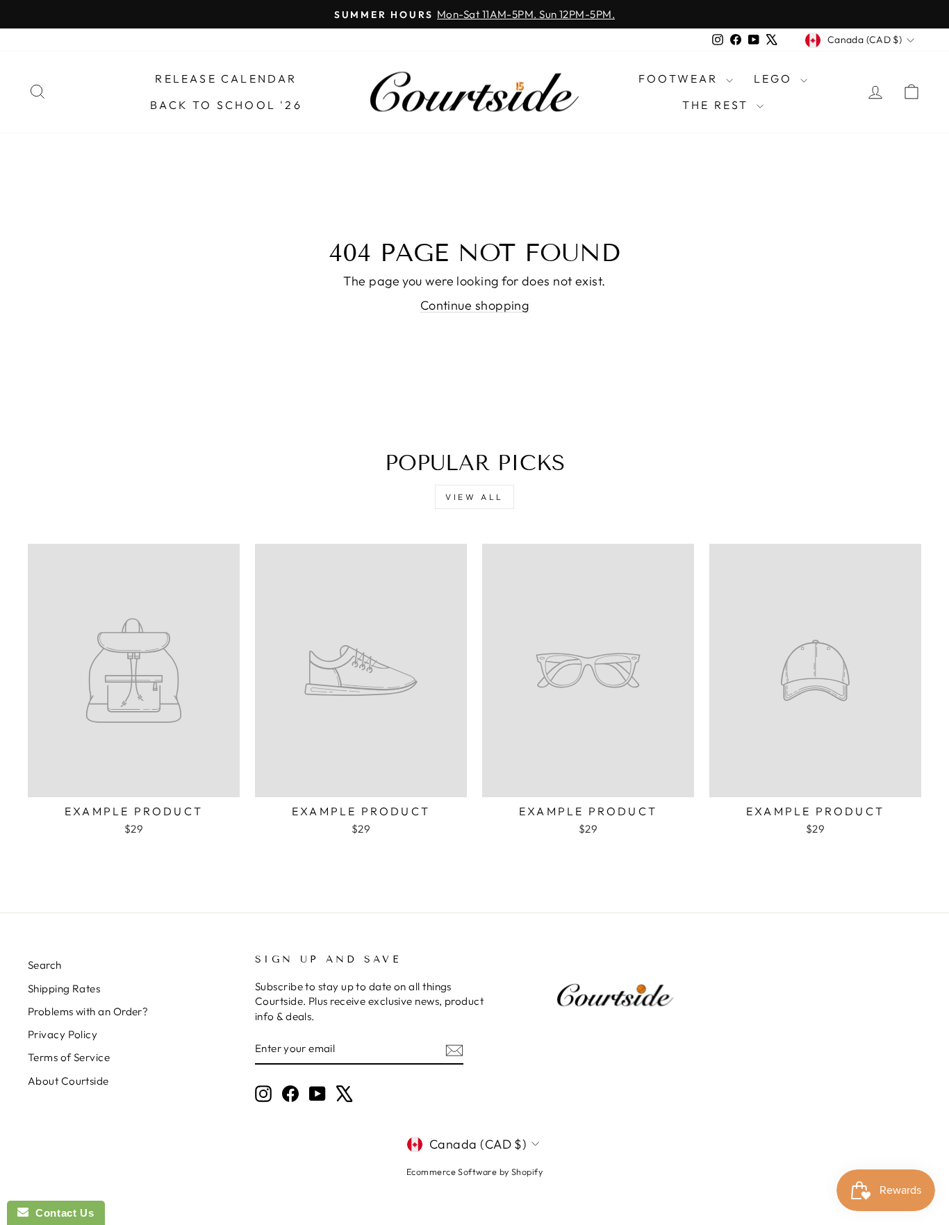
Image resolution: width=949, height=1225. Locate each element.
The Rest (717, 105)
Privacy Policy (62, 1034)
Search (45, 965)
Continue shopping (474, 305)
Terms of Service (69, 1057)
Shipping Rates (64, 988)
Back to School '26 (226, 105)
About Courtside (68, 1081)
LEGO (775, 78)
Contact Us (61, 1213)
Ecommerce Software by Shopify (474, 1171)
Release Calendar (226, 78)
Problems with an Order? (88, 1011)
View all (474, 497)
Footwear (680, 78)
